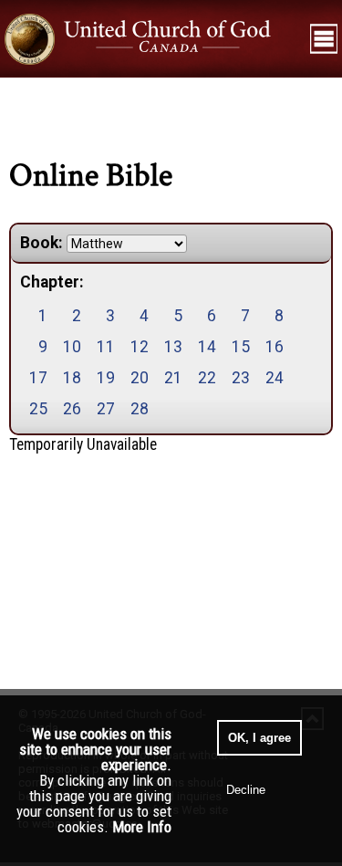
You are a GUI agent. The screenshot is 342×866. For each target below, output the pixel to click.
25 (38, 409)
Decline (245, 790)
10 (72, 347)
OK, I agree (259, 738)
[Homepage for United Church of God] (153, 38)
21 (173, 378)
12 (139, 347)
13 (173, 347)
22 (207, 378)
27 (106, 409)
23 (241, 378)
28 (139, 409)
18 (72, 378)
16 (274, 347)
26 (72, 409)
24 (274, 378)
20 (139, 378)
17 (38, 378)
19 (106, 378)
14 (207, 347)
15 (241, 347)
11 (106, 347)
